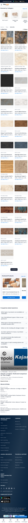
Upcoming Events (5, 462)
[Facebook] (1, 488)
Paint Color (3, 437)
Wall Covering (4, 440)
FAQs (2, 470)
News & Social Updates (6, 460)
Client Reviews (4, 467)
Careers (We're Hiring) (20, 426)
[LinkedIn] (9, 488)
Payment (17, 465)
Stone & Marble (4, 450)
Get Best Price (11, 297)
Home (2, 27)
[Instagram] (14, 488)
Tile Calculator (4, 480)
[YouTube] (11, 488)
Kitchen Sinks (4, 428)
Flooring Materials (5, 442)
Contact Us (18, 424)
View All (25, 8)
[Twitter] (4, 488)
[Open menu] (1, 5)
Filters (25, 29)
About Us (17, 421)
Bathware (3, 430)
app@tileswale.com (7, 491)
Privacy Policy (18, 457)
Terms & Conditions (20, 467)
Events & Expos (4, 465)
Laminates (3, 445)
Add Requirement (22, 516)
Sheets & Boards (5, 448)
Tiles (7, 27)
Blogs (2, 457)
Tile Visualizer (4, 482)
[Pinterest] (6, 488)
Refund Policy (18, 460)
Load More (14, 269)
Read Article (4, 381)
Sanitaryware (4, 425)
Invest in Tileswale (20, 429)
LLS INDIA (22, 509)
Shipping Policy (19, 462)
